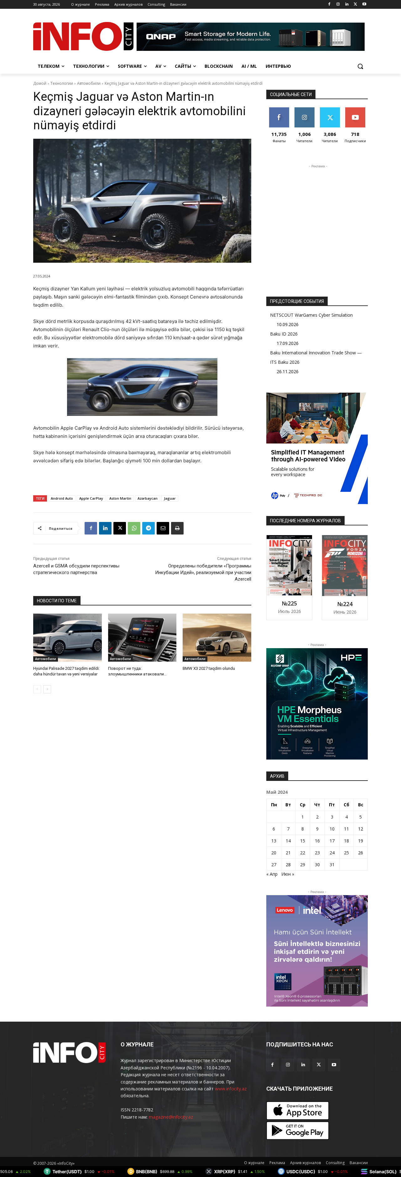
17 (332, 841)
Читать (304, 109)
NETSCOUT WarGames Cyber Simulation (311, 315)
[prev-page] (37, 689)
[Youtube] (364, 4)
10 (332, 829)
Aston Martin (120, 498)
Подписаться (356, 109)
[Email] (163, 528)
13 (273, 841)
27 (273, 865)
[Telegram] (148, 528)
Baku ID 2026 (284, 334)
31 (332, 865)
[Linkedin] (347, 4)
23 (317, 853)
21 (288, 853)
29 (302, 865)
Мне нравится (279, 112)
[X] (355, 4)
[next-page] (47, 689)
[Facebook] (329, 4)
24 (332, 853)
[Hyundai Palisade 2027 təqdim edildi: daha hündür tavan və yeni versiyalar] (67, 638)
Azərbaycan (148, 498)
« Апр (272, 874)
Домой (39, 83)
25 (346, 853)
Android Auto (62, 498)
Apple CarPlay (91, 498)
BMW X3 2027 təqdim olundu (209, 668)
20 (273, 853)
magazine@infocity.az (171, 1117)
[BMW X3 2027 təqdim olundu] (217, 638)
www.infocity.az (231, 1089)
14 (288, 841)
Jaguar (170, 498)
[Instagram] (338, 4)
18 (346, 841)
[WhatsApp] (134, 528)
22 (302, 853)
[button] (360, 66)
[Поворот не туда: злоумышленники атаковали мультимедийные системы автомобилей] (142, 638)
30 (317, 865)
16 (317, 841)
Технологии (61, 83)
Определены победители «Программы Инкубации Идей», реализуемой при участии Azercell (203, 572)
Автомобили (89, 83)
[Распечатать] (177, 528)
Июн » (287, 874)
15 (302, 841)
